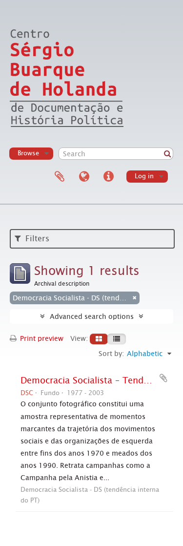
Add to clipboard (163, 378)
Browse (28, 153)
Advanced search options (92, 316)
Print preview (40, 338)
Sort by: (111, 353)
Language (84, 177)
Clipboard (59, 177)
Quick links (108, 177)
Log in (144, 176)
